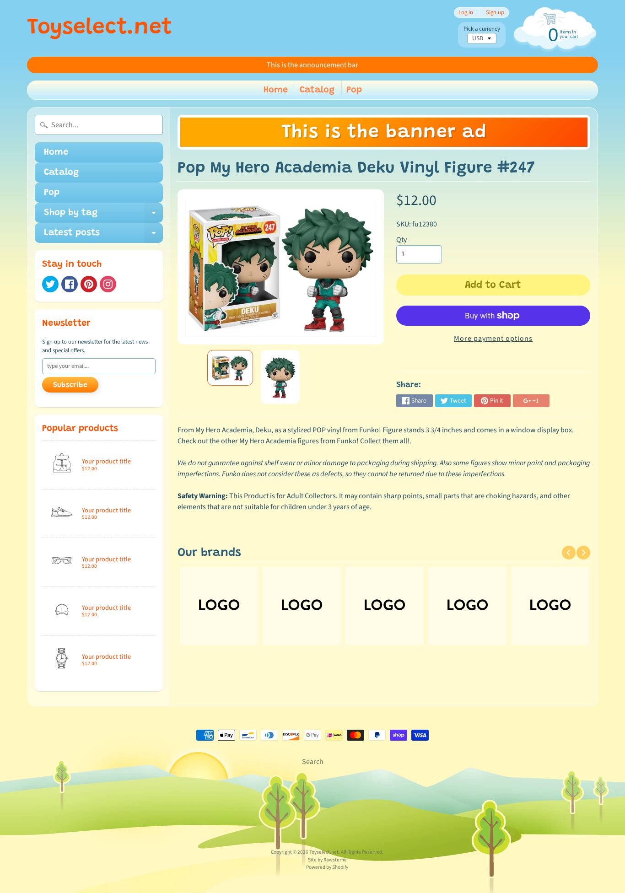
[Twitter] (50, 284)
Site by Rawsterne (327, 859)
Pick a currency (481, 29)
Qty (401, 240)
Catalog (317, 90)
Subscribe (70, 385)
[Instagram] (108, 284)
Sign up (495, 13)
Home (276, 90)
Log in (465, 13)
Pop (354, 90)
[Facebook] (69, 284)
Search (312, 762)
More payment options (493, 339)
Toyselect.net (99, 28)
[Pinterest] (89, 284)
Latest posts (103, 235)
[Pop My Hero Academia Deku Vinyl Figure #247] (230, 368)
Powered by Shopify (327, 867)
